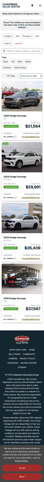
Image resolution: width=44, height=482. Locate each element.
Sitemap (22, 367)
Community (29, 354)
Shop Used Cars (17, 350)
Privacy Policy (28, 358)
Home (32, 350)
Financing (13, 363)
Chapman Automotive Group (26, 374)
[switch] (40, 5)
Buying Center (29, 363)
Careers (12, 358)
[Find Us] (32, 5)
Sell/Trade (15, 354)
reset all (18, 43)
